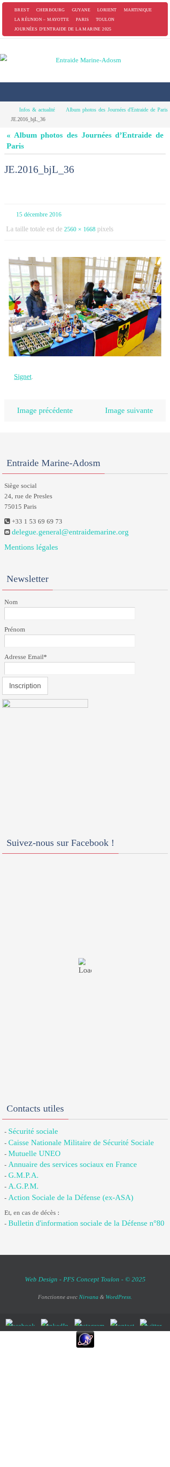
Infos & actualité (37, 110)
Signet (22, 371)
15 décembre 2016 (38, 213)
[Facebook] (22, 1313)
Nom (11, 593)
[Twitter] (152, 1313)
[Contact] (124, 1313)
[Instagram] (91, 1313)
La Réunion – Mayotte (41, 19)
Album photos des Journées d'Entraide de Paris (117, 110)
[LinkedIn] (56, 1313)
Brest (21, 9)
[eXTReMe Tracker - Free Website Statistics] (85, 1330)
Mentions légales (31, 538)
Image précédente (45, 402)
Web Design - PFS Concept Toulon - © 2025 (85, 1270)
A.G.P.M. (23, 1177)
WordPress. (118, 1288)
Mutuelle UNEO (34, 1144)
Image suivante (129, 402)
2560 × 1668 (79, 226)
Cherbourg (50, 9)
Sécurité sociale (33, 1123)
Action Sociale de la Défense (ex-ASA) (70, 1188)
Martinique (138, 9)
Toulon (105, 19)
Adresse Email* (25, 648)
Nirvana (89, 1288)
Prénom (14, 620)
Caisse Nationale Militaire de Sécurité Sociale (81, 1133)
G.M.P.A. (23, 1166)
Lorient (107, 9)
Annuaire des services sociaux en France (72, 1155)
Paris (82, 19)
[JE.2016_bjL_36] (85, 302)
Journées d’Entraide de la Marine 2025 (63, 29)
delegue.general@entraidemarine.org (70, 523)
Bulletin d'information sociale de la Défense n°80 (86, 1214)
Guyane (81, 9)
